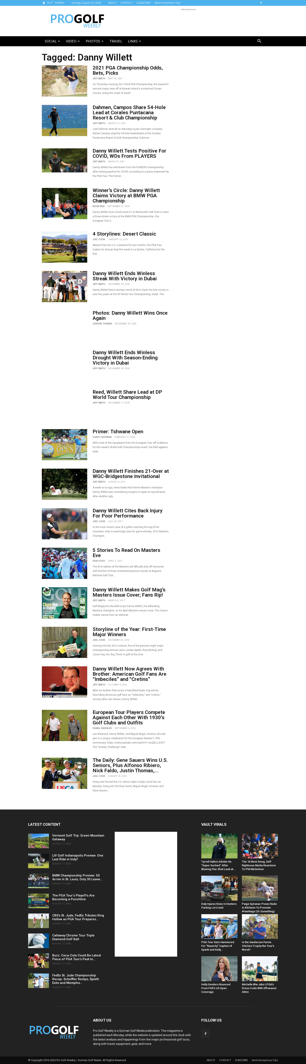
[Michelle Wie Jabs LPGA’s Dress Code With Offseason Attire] (260, 968)
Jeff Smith (99, 78)
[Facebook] (261, 3)
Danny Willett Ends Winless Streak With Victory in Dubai (125, 276)
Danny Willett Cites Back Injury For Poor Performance (128, 513)
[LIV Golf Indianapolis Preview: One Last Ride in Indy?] (38, 861)
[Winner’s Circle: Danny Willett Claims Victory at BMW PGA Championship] (64, 203)
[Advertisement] (188, 21)
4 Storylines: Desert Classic (124, 234)
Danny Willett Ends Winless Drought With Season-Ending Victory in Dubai (125, 358)
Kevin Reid (99, 206)
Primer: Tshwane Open (118, 432)
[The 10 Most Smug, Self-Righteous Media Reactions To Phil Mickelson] (260, 846)
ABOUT (112, 2)
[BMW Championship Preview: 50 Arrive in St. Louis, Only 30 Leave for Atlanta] (38, 881)
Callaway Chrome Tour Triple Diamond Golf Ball (73, 937)
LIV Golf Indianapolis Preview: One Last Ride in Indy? (77, 857)
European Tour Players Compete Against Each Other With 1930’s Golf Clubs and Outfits (129, 717)
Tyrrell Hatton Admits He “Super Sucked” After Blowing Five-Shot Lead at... (218, 865)
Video (71, 41)
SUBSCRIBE (143, 2)
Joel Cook (99, 239)
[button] (259, 41)
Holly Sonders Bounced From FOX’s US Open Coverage (215, 988)
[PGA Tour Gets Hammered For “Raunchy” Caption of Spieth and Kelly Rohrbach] (219, 926)
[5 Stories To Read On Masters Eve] (64, 563)
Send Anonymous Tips (167, 2)
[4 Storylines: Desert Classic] (64, 247)
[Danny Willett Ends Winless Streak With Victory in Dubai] (64, 286)
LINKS (133, 41)
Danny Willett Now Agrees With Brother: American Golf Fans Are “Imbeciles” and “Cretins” (129, 674)
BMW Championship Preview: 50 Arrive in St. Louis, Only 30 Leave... (77, 877)
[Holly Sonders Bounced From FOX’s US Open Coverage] (219, 968)
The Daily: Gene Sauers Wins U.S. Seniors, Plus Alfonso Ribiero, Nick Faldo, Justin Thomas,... (130, 765)
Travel (115, 41)
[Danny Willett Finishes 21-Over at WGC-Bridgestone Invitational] (64, 484)
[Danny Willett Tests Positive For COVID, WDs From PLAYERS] (64, 160)
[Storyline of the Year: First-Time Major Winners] (64, 642)
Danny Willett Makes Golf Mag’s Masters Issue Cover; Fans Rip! (129, 592)
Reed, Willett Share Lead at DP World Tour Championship (127, 394)
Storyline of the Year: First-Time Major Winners (129, 631)
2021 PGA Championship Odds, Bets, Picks (128, 70)
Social (51, 41)
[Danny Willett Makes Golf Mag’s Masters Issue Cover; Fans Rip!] (64, 602)
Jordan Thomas (102, 323)
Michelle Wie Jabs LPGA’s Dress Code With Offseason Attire (259, 988)
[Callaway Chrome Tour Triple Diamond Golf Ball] (38, 941)
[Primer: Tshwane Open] (64, 444)
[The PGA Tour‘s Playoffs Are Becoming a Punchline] (38, 901)
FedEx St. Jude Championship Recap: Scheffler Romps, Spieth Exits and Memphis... (75, 979)
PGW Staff (99, 561)
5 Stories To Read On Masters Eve (126, 552)
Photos (93, 41)
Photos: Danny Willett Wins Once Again (130, 315)
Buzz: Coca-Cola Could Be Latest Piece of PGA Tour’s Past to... (76, 957)
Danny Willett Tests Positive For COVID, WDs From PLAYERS (129, 153)
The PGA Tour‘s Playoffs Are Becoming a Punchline (73, 897)
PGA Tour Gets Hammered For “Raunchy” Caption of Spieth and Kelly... (217, 946)
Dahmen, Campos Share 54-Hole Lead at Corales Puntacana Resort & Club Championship (129, 112)
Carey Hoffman (102, 437)
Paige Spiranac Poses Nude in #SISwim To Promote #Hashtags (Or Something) (259, 907)
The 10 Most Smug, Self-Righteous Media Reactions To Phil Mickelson (259, 865)
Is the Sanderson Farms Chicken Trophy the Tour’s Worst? (258, 946)
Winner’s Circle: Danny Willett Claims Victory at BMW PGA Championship (126, 195)
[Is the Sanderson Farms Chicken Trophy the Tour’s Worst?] (260, 926)
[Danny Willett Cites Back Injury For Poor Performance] (64, 523)
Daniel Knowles (102, 728)
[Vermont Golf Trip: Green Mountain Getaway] (38, 841)
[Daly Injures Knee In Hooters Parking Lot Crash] (219, 888)
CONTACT (126, 2)
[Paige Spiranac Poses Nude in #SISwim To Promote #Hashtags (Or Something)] (260, 888)
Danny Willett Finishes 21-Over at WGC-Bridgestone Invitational (131, 473)
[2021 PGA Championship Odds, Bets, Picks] (64, 81)
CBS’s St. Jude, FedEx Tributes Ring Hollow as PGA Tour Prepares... (78, 917)
